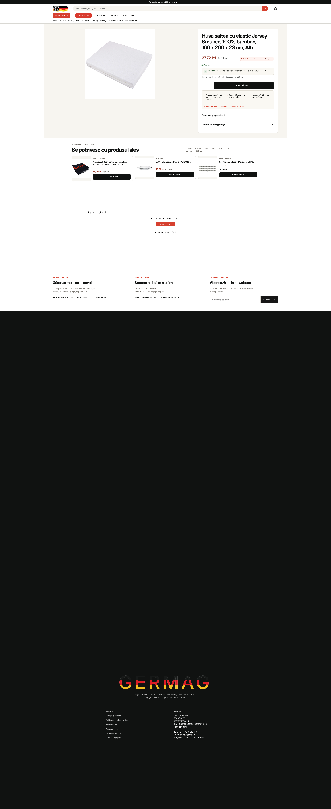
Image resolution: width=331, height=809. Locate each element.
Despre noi (101, 15)
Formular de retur (170, 297)
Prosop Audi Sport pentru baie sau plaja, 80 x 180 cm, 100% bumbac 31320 (110, 163)
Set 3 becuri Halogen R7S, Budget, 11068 (236, 162)
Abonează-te (269, 299)
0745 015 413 (140, 291)
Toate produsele (79, 297)
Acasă (55, 21)
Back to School (84, 15)
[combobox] (167, 8)
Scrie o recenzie (165, 224)
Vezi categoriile (98, 297)
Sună (137, 297)
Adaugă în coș (112, 177)
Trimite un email (150, 297)
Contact (114, 15)
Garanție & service (113, 733)
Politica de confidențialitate (117, 720)
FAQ (133, 15)
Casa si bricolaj (66, 21)
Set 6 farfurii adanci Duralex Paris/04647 (173, 162)
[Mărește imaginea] (120, 64)
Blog (125, 15)
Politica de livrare (113, 724)
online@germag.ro (156, 291)
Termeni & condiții (113, 716)
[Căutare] (265, 8)
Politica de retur (112, 729)
